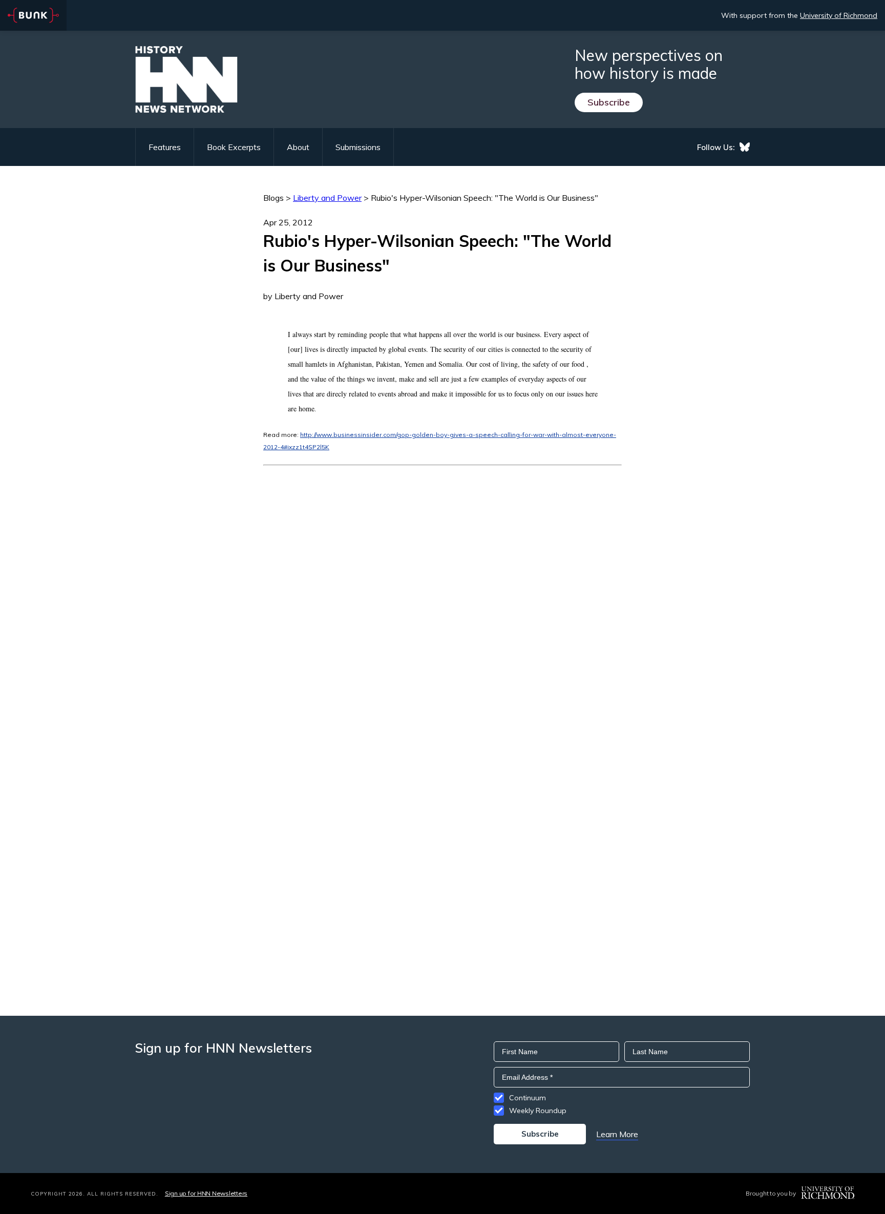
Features (165, 147)
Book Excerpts (234, 147)
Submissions (358, 147)
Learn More (617, 1134)
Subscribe (608, 102)
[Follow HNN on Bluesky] (745, 147)
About (298, 147)
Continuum (527, 1097)
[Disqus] (442, 594)
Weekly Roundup (537, 1110)
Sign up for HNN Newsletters (206, 1193)
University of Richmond (838, 15)
